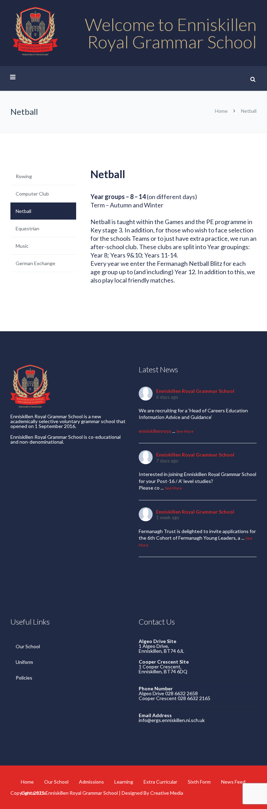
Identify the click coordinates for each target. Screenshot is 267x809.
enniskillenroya (155, 431)
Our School (28, 646)
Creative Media (166, 793)
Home (221, 111)
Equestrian (27, 228)
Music (22, 246)
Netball (23, 211)
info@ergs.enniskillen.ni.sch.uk (172, 720)
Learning (123, 782)
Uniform (24, 662)
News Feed (233, 782)
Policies (24, 678)
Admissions (91, 782)
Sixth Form (199, 782)
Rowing (24, 176)
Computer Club (32, 194)
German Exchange (35, 263)
